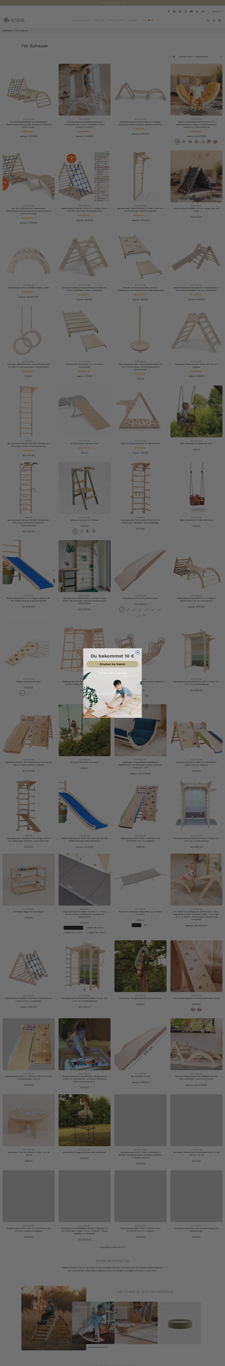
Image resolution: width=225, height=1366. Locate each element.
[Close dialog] (138, 652)
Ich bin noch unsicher (112, 673)
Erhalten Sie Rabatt (112, 664)
